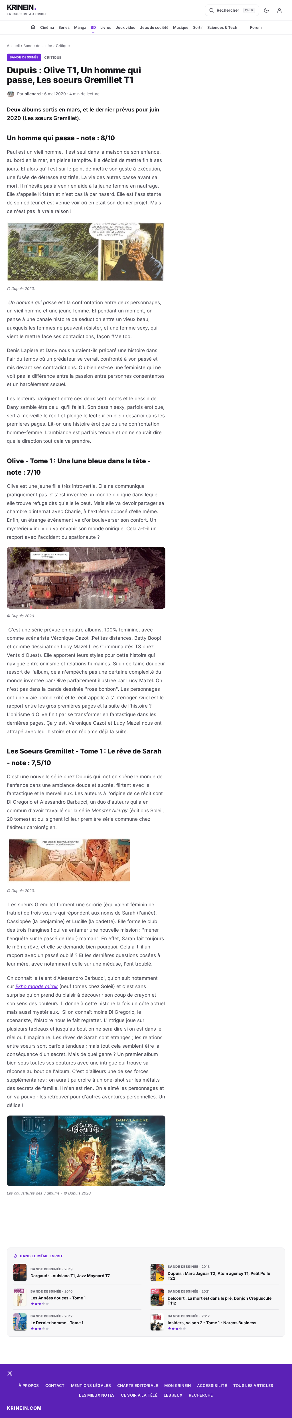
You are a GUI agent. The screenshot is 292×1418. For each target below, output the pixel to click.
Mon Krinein (177, 1385)
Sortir (198, 27)
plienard (33, 93)
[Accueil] (33, 27)
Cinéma (47, 27)
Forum (256, 27)
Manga (80, 27)
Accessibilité (212, 1385)
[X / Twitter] (10, 1373)
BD (93, 27)
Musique (180, 27)
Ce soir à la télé (139, 1395)
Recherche (201, 1395)
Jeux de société (154, 27)
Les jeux (173, 1395)
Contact (55, 1385)
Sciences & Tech (222, 27)
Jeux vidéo (125, 27)
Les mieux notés (97, 1395)
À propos (29, 1385)
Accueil (13, 45)
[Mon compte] (279, 10)
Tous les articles (253, 1385)
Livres (105, 27)
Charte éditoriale (137, 1385)
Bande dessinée (37, 45)
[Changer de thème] (266, 10)
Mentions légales (91, 1385)
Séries (64, 27)
